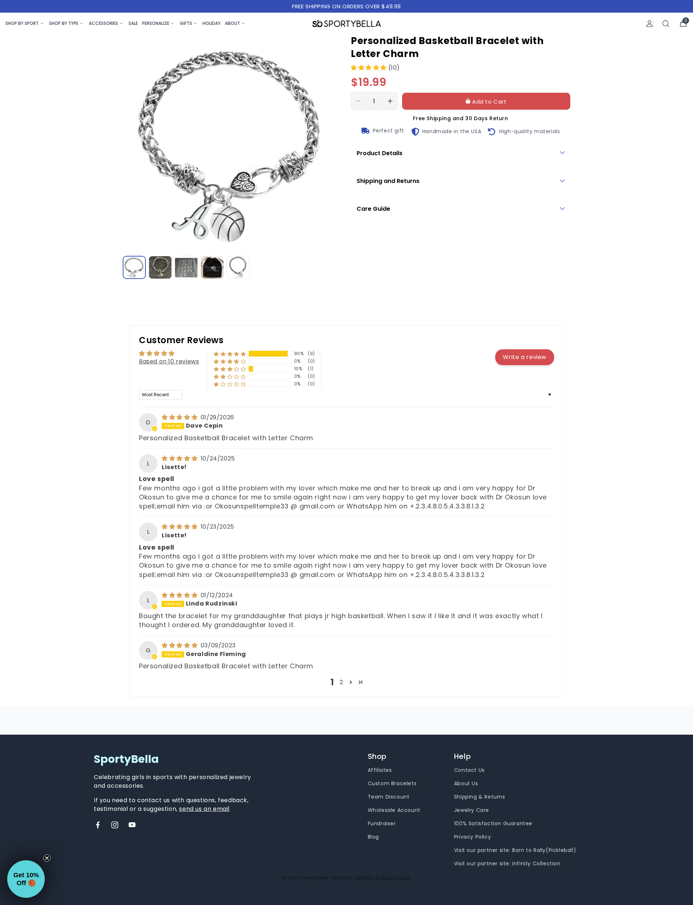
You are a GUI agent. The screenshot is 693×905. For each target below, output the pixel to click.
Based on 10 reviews (169, 361)
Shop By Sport (22, 23)
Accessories (103, 23)
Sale (133, 23)
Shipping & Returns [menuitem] (479, 796)
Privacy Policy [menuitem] (472, 836)
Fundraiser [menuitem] (382, 823)
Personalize (155, 23)
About (232, 23)
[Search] (666, 23)
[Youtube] (132, 825)
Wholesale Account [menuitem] (394, 810)
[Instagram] (114, 825)
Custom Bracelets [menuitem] (392, 783)
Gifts (186, 23)
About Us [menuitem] (466, 783)
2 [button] (341, 682)
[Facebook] (98, 825)
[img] (180, 417)
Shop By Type (63, 23)
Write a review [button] (524, 357)
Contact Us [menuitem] (469, 770)
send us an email (204, 809)
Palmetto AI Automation (382, 878)
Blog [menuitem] (373, 836)
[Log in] (649, 23)
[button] (369, 68)
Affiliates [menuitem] (380, 770)
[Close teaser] (47, 858)
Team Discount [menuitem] (389, 796)
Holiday (211, 23)
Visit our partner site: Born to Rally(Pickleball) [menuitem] (515, 850)
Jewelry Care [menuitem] (471, 810)
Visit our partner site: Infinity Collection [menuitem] (507, 863)
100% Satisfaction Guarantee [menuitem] (493, 823)
